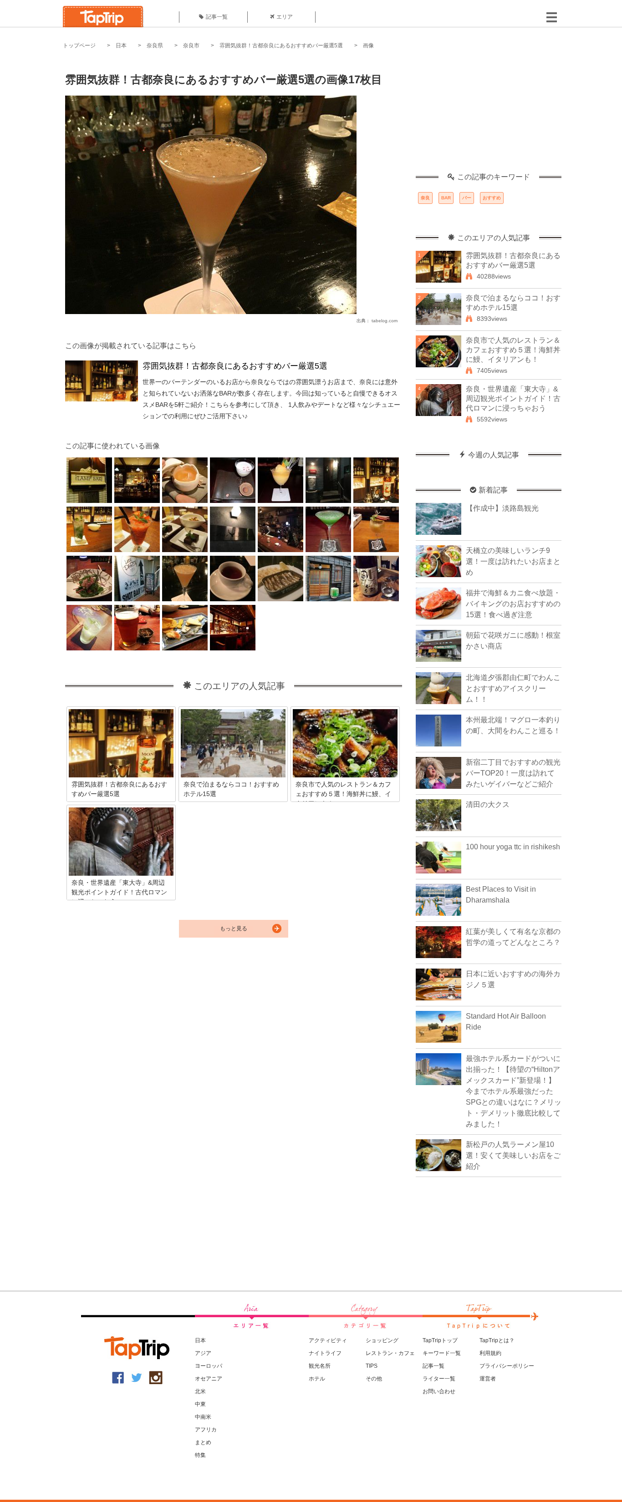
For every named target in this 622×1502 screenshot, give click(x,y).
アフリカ (206, 1429)
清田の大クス (488, 804)
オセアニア (208, 1378)
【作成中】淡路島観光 (502, 508)
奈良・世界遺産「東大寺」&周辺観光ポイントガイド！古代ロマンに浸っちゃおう (513, 398)
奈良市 (191, 45)
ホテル (317, 1378)
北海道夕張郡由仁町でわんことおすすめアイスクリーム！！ (513, 688)
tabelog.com (385, 320)
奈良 (425, 197)
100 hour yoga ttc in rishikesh (513, 847)
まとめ (203, 1442)
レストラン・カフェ (390, 1353)
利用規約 (490, 1353)
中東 (200, 1404)
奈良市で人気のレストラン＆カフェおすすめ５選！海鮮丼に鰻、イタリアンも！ (513, 349)
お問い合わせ (439, 1391)
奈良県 (155, 45)
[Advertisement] (488, 116)
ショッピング (382, 1340)
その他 (374, 1378)
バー (466, 197)
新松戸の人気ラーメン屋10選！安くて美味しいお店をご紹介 (513, 1155)
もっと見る (233, 928)
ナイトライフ (325, 1353)
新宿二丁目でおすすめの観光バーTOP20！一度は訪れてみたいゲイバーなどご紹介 (513, 773)
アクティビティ (328, 1340)
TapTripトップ (440, 1340)
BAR (446, 197)
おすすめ (492, 197)
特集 (200, 1455)
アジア (203, 1353)
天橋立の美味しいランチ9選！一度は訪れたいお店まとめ (513, 561)
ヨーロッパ (208, 1366)
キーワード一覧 (442, 1353)
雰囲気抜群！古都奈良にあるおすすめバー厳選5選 (281, 45)
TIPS (371, 1366)
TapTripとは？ (497, 1340)
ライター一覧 (439, 1378)
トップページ (79, 45)
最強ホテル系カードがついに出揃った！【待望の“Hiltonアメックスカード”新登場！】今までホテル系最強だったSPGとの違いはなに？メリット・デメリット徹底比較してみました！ (513, 1091)
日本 (121, 45)
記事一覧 (217, 17)
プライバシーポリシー (506, 1366)
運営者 (487, 1378)
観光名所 (320, 1366)
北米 (200, 1391)
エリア (284, 17)
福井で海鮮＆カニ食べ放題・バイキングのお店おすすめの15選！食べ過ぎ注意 (513, 604)
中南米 (203, 1417)
